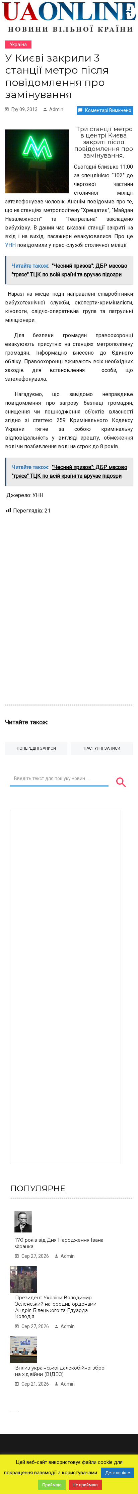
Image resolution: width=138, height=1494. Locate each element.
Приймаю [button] (52, 1484)
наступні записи (102, 748)
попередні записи (36, 748)
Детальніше (117, 1472)
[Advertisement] (69, 606)
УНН (10, 245)
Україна (18, 44)
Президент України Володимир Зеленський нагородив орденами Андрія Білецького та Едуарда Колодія (55, 1307)
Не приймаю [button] (85, 1484)
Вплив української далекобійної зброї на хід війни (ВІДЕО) (60, 1371)
